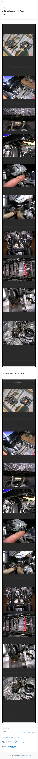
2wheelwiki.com (19, 1)
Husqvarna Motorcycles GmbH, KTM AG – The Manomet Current (12, 747)
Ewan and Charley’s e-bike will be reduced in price (10, 746)
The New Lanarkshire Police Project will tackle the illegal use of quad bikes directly (15, 742)
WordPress (25, 755)
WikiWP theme (20, 755)
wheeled (5, 727)
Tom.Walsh (4, 732)
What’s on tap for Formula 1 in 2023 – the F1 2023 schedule (11, 737)
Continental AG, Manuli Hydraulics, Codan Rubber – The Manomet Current (13, 745)
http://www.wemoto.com (18, 382)
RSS (30, 755)
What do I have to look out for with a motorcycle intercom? (11, 741)
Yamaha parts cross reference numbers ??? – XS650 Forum (28, 732)
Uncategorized (7, 728)
